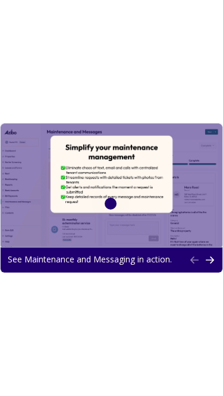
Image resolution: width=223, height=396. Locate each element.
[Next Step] (210, 260)
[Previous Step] (194, 260)
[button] (95, 260)
